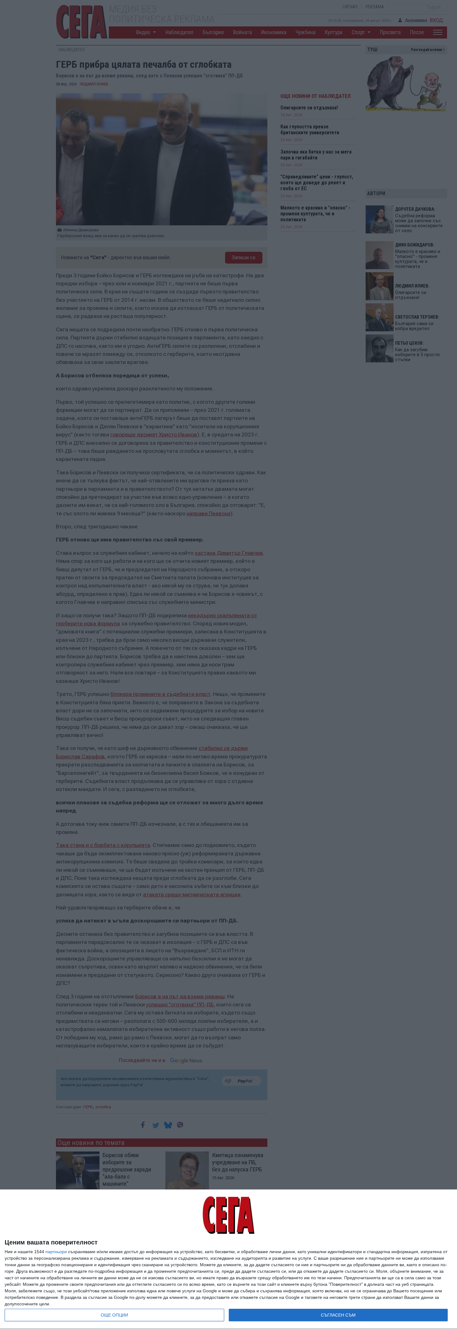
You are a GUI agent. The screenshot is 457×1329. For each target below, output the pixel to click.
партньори (56, 1251)
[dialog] (228, 1259)
